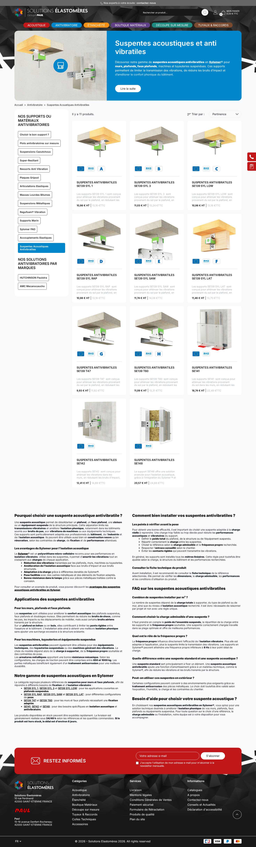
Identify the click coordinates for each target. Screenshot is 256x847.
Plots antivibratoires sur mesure (39, 143)
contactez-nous (146, 2)
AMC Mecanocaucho (32, 286)
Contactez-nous (197, 799)
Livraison (136, 790)
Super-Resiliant (29, 160)
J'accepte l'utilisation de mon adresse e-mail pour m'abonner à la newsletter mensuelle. (177, 764)
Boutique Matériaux (130, 25)
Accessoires (80, 824)
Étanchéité (96, 25)
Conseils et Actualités (201, 804)
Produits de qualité (142, 814)
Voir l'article (99, 148)
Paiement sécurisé (141, 804)
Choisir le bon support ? (34, 134)
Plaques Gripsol (29, 177)
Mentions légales (141, 795)
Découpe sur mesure (172, 25)
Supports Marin (29, 220)
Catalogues (194, 790)
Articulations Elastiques (34, 186)
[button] (215, 12)
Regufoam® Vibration (32, 211)
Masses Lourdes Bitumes (35, 194)
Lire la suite (128, 88)
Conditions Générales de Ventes (151, 799)
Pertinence (219, 114)
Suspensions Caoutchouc (35, 151)
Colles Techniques (84, 819)
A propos (193, 795)
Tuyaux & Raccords (213, 25)
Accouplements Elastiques (36, 237)
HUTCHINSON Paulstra (33, 277)
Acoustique (37, 25)
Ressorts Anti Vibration (34, 168)
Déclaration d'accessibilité (204, 809)
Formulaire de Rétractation (147, 809)
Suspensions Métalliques (35, 203)
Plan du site (137, 819)
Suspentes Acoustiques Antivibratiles (34, 248)
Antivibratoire (66, 25)
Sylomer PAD (27, 229)
